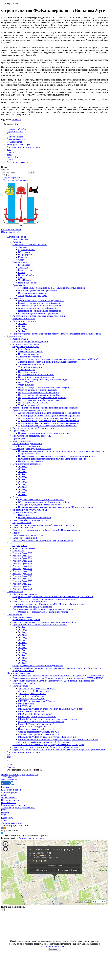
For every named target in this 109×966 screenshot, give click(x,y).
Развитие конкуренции (29, 446)
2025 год (22, 328)
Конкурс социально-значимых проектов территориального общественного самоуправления (56, 334)
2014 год (22, 658)
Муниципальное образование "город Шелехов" (41, 300)
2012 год (22, 663)
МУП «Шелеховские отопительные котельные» (41, 721)
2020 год (22, 479)
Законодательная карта (23, 617)
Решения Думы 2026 (22, 589)
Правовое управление (28, 354)
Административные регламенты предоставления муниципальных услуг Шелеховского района (58, 675)
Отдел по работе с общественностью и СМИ (39, 395)
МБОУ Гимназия (26, 703)
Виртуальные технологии (31, 838)
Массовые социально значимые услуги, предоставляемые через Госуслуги (48, 744)
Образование (24, 252)
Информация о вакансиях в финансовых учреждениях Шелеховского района (55, 507)
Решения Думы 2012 (22, 553)
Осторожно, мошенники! (24, 538)
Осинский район (26, 275)
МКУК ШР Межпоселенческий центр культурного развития (47, 719)
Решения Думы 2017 (22, 566)
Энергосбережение (21, 441)
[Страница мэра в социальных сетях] (2, 833)
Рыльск (21, 272)
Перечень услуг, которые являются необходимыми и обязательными (45, 747)
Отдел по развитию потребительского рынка (40, 400)
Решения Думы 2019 (22, 571)
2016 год (22, 469)
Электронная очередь (11, 823)
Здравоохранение (26, 249)
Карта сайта (7, 818)
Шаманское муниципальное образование (38, 313)
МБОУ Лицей (25, 706)
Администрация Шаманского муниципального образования (47, 425)
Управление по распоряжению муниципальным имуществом (47, 362)
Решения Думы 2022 (22, 578)
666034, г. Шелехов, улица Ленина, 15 (19, 774)
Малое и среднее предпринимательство (31, 448)
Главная (5, 787)
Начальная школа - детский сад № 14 (36, 729)
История (16, 242)
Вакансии (17, 497)
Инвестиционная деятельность (27, 443)
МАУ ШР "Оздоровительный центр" (36, 724)
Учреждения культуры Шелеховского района (40, 504)
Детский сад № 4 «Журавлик (32, 726)
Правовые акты (14, 614)
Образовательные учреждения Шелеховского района (43, 502)
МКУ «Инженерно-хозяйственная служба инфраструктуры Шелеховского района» (58, 739)
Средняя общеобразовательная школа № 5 (38, 734)
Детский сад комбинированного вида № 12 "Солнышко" (45, 742)
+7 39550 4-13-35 (9, 777)
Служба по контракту (22, 527)
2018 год (22, 474)
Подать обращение (21, 522)
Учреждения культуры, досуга (32, 295)
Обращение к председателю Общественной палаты (43, 612)
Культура (22, 257)
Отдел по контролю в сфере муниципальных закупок (44, 387)
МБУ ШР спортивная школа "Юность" (36, 701)
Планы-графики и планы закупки (34, 517)
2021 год (22, 482)
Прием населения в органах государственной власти (43, 433)
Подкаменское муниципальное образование (39, 311)
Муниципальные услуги (19, 673)
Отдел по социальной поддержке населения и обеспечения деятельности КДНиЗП (58, 359)
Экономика (23, 247)
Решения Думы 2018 (22, 568)
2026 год (22, 331)
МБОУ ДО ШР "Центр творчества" (35, 714)
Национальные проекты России (27, 535)
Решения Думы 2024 (22, 584)
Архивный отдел (26, 369)
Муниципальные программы (26, 464)
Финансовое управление (30, 367)
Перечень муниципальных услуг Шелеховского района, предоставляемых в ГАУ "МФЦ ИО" (57, 678)
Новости (16, 119)
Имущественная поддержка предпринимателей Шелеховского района (52, 459)
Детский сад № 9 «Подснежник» (34, 691)
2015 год (22, 466)
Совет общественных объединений (29, 601)
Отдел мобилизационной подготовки (36, 377)
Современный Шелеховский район (29, 244)
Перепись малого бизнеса (30, 461)
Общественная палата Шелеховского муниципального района (42, 609)
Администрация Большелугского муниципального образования (49, 415)
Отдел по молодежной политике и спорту (38, 392)
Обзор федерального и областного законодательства (37, 665)
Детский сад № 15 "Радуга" (31, 698)
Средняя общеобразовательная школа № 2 (38, 732)
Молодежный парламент (24, 548)
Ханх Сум (23, 267)
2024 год (22, 326)
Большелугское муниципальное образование (39, 303)
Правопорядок (19, 438)
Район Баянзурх (25, 270)
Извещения (23, 515)
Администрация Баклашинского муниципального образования (48, 423)
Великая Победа (20, 239)
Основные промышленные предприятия (37, 290)
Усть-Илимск (24, 280)
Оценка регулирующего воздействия (30, 341)
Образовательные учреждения (32, 293)
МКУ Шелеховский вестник (32, 711)
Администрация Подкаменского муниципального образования (48, 420)
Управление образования (30, 356)
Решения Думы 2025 (22, 586)
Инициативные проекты (24, 321)
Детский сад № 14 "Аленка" (31, 696)
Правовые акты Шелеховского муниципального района (39, 624)
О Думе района (19, 545)
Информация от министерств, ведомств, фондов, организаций (42, 540)
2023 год (22, 323)
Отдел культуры (26, 385)
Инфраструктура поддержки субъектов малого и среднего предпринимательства (57, 456)
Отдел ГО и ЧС (25, 382)
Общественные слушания (24, 594)
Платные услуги (20, 686)
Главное (16, 533)
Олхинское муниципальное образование (37, 308)
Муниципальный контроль (25, 344)
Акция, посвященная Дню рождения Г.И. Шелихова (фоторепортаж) (51, 604)
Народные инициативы (23, 318)
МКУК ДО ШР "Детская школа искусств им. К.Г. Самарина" (47, 737)
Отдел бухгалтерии (27, 372)
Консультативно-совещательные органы (31, 436)
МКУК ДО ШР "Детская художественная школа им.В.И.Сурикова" (50, 709)
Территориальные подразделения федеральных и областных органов (51, 288)
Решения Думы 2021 (22, 576)
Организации (19, 285)
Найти (31, 172)
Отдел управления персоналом (33, 402)
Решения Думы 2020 (22, 573)
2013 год (22, 660)
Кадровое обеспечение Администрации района (41, 499)
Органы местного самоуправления (29, 410)
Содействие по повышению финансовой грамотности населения (44, 525)
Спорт (21, 260)
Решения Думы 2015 (22, 561)
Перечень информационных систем (29, 520)
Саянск (21, 277)
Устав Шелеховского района (26, 619)
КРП (9, 755)
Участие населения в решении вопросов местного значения (47, 599)
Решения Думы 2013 (22, 556)
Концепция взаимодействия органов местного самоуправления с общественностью (52, 596)
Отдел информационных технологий (36, 374)
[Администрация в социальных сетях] (2, 828)
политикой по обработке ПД (54, 946)
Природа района (26, 254)
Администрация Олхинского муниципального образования (47, 418)
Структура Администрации (25, 346)
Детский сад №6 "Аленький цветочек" (37, 688)
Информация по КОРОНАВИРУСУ (30, 510)
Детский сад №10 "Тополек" (32, 693)
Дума (9, 543)
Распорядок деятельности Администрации (33, 428)
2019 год (22, 476)
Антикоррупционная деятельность (23, 752)
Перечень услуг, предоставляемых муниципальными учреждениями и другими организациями (58, 749)
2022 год (22, 484)
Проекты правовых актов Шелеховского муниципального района (44, 622)
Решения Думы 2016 (22, 563)
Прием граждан (20, 430)
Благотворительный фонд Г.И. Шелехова (32, 607)
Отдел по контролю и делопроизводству (37, 390)
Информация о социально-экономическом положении (38, 316)
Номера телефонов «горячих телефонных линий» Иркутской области (46, 530)
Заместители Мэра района (30, 351)
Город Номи (24, 265)
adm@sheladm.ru (9, 779)
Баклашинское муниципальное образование (39, 305)
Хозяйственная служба (29, 405)
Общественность (15, 591)
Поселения (17, 298)
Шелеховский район (17, 237)
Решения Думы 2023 (22, 581)
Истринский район (27, 283)
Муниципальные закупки (24, 512)
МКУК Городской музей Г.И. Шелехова (37, 716)
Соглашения (18, 550)
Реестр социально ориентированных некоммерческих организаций (45, 408)
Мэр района (24, 349)
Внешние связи (19, 262)
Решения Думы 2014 (22, 558)
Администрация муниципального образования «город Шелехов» (49, 413)
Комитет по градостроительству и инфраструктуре (42, 379)
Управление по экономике (31, 364)
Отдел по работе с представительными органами (42, 397)
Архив (4, 820)
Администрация (15, 336)
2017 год (22, 471)
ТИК (9, 757)
